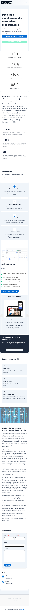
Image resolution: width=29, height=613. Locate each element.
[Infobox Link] (14, 577)
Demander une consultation (14, 36)
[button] (10, 291)
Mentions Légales (14, 600)
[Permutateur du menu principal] (26, 2)
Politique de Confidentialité (14, 598)
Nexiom (22, 609)
